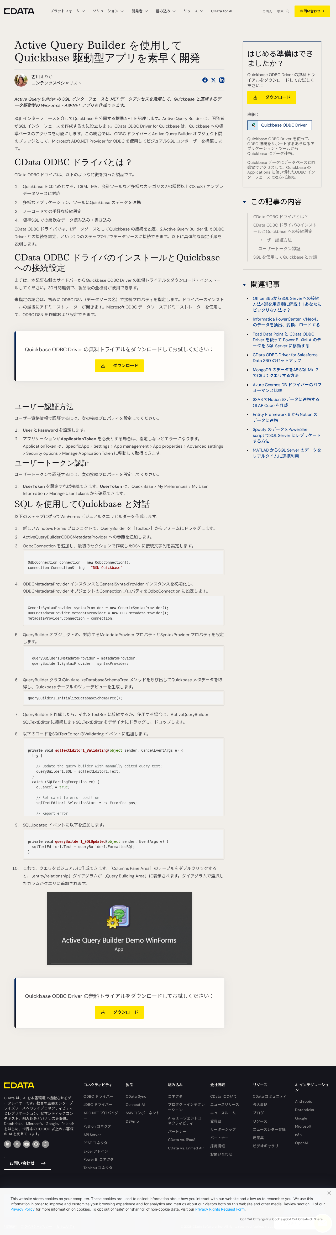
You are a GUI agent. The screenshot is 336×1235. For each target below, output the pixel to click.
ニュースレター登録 (269, 1129)
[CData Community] (45, 1144)
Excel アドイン (95, 1151)
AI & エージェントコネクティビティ (185, 1121)
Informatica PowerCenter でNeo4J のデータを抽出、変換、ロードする (286, 322)
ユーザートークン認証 (279, 249)
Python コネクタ (97, 1126)
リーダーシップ (223, 1129)
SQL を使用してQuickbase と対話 (285, 257)
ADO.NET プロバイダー (100, 1116)
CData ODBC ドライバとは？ (280, 217)
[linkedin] (7, 1144)
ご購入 (267, 11)
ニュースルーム (223, 1113)
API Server (92, 1134)
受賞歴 (215, 1121)
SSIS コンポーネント (143, 1113)
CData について (223, 1096)
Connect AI (135, 1104)
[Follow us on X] (213, 80)
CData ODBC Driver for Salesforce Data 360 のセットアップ (285, 357)
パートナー (177, 1131)
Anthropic (303, 1101)
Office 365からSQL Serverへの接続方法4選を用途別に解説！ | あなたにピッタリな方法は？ (287, 304)
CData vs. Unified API (186, 1148)
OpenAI (301, 1142)
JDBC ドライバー (97, 1104)
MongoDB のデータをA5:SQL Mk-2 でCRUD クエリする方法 (285, 372)
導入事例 (260, 1104)
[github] (36, 1144)
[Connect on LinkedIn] (221, 80)
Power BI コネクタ (98, 1159)
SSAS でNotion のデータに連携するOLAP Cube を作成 (286, 402)
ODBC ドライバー (98, 1096)
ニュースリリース (224, 1104)
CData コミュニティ (270, 1096)
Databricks (304, 1109)
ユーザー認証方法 (275, 240)
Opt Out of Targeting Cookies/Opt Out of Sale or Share (281, 1219)
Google (301, 1118)
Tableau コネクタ (97, 1167)
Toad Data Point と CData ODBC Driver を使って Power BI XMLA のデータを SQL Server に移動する (287, 340)
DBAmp (132, 1121)
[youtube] (26, 1144)
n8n (298, 1134)
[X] (17, 1144)
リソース (260, 1121)
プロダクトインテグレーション (186, 1107)
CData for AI (221, 11)
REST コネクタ (95, 1142)
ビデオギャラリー (267, 1146)
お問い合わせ (310, 11)
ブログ (258, 1113)
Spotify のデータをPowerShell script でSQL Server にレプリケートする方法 (287, 435)
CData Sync (136, 1096)
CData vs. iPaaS (181, 1139)
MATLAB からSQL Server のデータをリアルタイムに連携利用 (287, 453)
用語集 (258, 1137)
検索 (280, 11)
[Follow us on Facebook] (205, 80)
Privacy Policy (22, 1209)
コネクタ (175, 1096)
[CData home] (23, 11)
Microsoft (303, 1126)
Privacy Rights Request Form (220, 1209)
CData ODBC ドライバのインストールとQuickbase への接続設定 (285, 228)
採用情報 (217, 1146)
